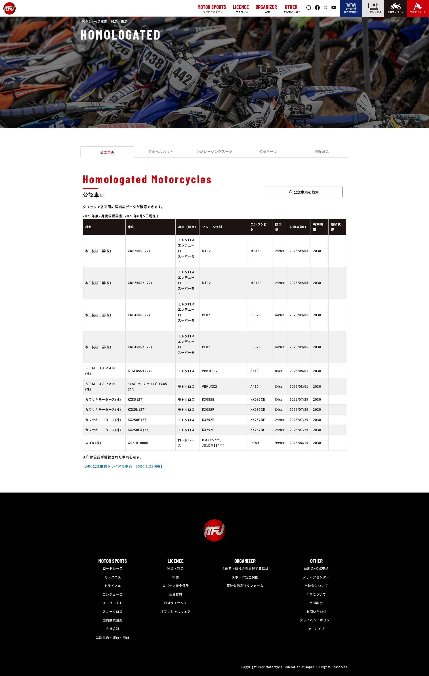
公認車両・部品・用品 (112, 637)
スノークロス (113, 611)
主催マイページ (418, 12)
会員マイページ (395, 12)
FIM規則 (112, 628)
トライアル (112, 585)
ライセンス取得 (373, 12)
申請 (175, 577)
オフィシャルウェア (175, 611)
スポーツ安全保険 (175, 585)
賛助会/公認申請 (316, 568)
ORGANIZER (245, 561)
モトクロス (112, 577)
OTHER (316, 561)
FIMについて (316, 594)
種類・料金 (175, 568)
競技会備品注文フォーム (245, 585)
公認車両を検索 (306, 192)
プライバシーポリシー (316, 620)
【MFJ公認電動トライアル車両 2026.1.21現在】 (123, 466)
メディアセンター (316, 577)
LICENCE (176, 561)
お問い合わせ (316, 611)
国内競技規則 (351, 12)
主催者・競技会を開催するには (245, 568)
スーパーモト (113, 602)
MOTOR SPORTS (112, 561)
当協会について (316, 585)
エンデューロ (113, 594)
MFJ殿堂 (316, 602)
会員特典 (175, 594)
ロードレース (113, 568)
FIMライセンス (175, 602)
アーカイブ (316, 628)
